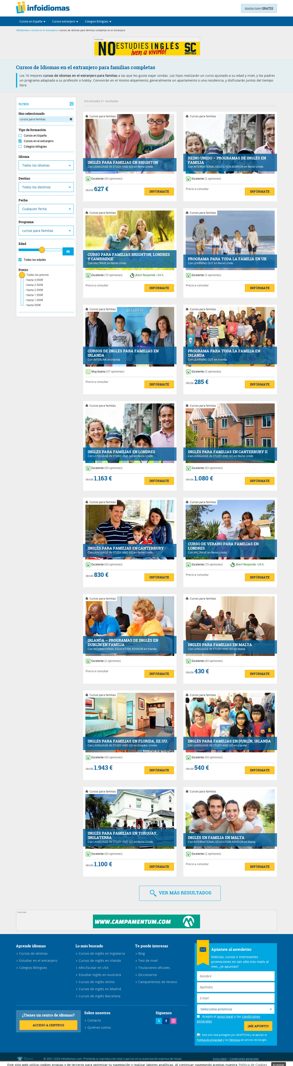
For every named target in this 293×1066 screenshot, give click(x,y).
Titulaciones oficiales (153, 967)
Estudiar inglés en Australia (99, 975)
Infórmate (159, 191)
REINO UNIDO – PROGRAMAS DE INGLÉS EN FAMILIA (227, 160)
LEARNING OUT (203, 263)
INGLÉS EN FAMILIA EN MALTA (216, 838)
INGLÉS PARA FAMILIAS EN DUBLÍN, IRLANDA (229, 741)
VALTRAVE (99, 263)
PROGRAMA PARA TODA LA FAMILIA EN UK (227, 259)
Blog (141, 953)
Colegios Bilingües (32, 967)
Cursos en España (35, 135)
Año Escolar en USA (93, 967)
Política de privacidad (209, 1039)
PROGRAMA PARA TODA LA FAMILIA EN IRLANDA (224, 353)
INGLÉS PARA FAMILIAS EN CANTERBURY (126, 548)
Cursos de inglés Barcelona (99, 996)
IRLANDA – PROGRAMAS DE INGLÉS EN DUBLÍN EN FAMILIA (123, 642)
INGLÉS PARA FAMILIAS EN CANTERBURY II (228, 452)
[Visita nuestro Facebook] (166, 1021)
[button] (32, 21)
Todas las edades (35, 259)
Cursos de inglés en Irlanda (99, 960)
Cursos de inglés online (96, 982)
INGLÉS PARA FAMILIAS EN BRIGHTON (123, 162)
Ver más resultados (184, 893)
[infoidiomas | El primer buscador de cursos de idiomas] (43, 8)
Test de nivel (147, 960)
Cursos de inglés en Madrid (99, 989)
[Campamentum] (146, 927)
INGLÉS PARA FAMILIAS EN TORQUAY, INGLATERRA (122, 835)
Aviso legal (220, 1059)
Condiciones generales (244, 1059)
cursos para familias (33, 119)
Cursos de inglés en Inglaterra (101, 953)
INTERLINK (100, 359)
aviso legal (225, 1016)
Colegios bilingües (35, 146)
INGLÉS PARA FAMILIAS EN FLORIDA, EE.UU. (128, 741)
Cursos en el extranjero (44, 30)
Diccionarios (147, 975)
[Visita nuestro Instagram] (173, 1021)
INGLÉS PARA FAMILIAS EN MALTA (220, 645)
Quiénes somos (99, 1027)
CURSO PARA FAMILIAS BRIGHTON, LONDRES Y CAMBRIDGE (129, 256)
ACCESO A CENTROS (48, 1025)
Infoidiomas (22, 30)
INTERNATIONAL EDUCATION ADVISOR (218, 166)
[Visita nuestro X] (159, 1021)
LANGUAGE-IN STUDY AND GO (113, 166)
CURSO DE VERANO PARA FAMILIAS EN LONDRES (223, 546)
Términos (234, 1039)
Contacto (94, 1020)
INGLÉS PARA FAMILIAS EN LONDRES (121, 452)
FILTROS (24, 104)
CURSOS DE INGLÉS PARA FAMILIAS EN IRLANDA (123, 353)
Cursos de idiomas (33, 953)
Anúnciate (259, 8)
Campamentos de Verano (157, 982)
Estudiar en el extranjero (37, 960)
